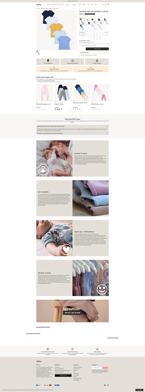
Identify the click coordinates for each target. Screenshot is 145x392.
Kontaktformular (73, 354)
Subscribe (105, 367)
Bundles (79, 4)
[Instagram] (108, 385)
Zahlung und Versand (77, 367)
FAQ (88, 4)
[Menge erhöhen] (84, 49)
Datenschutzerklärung (59, 368)
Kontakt (95, 4)
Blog (91, 4)
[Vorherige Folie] (37, 92)
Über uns (84, 4)
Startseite (48, 4)
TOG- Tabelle (76, 375)
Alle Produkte (42, 8)
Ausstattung (74, 4)
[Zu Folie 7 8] (38, 52)
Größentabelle (106, 32)
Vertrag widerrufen (63, 375)
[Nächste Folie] (52, 92)
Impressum (57, 367)
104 (100, 37)
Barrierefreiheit (76, 380)
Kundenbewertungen (77, 378)
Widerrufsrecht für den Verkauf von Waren (63, 373)
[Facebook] (105, 385)
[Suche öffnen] (103, 5)
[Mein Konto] (105, 5)
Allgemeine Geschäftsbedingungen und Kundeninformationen (63, 371)
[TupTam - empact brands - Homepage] (39, 5)
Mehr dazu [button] (51, 389)
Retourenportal (76, 368)
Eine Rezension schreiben (113, 337)
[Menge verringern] (80, 49)
